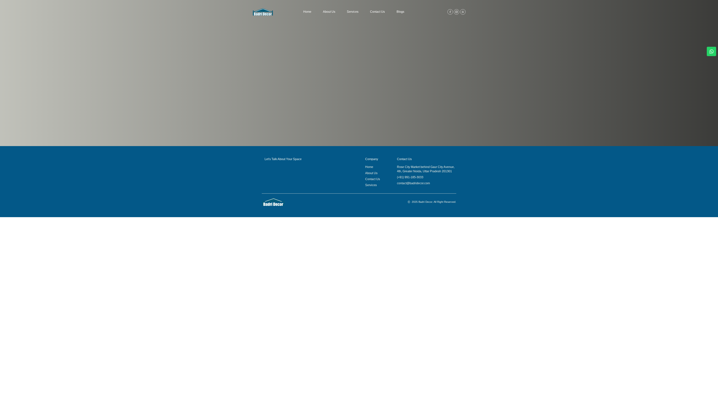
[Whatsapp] (711, 51)
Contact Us (377, 11)
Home (307, 11)
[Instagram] (456, 12)
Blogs (400, 11)
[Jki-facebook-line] (450, 12)
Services (352, 11)
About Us (329, 11)
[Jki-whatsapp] (463, 12)
